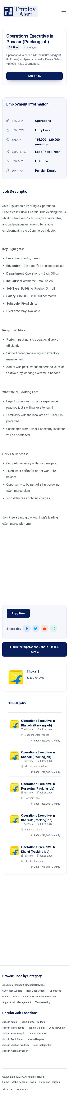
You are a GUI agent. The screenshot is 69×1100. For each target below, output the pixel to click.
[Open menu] (64, 11)
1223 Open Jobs (35, 677)
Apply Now (34, 75)
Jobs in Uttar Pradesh (33, 1022)
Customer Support (12, 990)
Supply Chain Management (16, 1002)
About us (7, 1089)
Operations (43, 121)
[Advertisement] (34, 564)
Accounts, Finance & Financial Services (23, 985)
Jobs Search (19, 1082)
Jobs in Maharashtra (13, 1027)
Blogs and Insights (49, 1082)
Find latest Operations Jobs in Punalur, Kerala (34, 649)
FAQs (33, 1082)
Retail (5, 996)
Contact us (22, 1089)
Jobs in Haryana (35, 1039)
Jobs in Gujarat (37, 1027)
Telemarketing (42, 1002)
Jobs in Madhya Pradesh (15, 1045)
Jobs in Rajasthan (42, 1045)
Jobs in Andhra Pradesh (15, 1051)
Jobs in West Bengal (13, 1033)
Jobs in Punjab (57, 1027)
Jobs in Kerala (9, 1022)
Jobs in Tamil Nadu (12, 1039)
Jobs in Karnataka (37, 1033)
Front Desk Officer (35, 990)
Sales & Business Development (40, 996)
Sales (16, 996)
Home (5, 1082)
